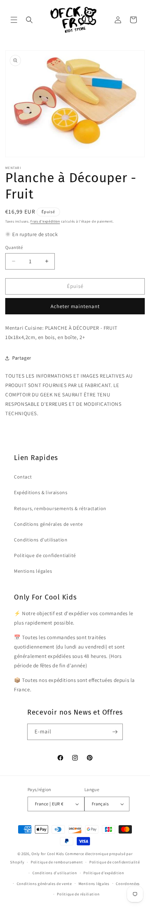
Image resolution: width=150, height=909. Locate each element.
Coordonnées (128, 883)
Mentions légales (33, 571)
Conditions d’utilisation (54, 872)
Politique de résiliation (78, 894)
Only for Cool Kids (47, 853)
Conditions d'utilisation (40, 540)
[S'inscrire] (114, 732)
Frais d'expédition (45, 221)
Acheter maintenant (75, 306)
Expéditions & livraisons (40, 492)
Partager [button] (21, 358)
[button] (14, 19)
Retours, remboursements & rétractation (60, 508)
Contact (23, 477)
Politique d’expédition (103, 872)
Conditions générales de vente (48, 524)
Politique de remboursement (57, 862)
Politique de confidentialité (45, 555)
